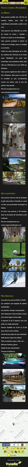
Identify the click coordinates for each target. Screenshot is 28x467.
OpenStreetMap (20, 441)
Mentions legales (11, 460)
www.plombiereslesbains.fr (10, 92)
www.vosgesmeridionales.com (11, 225)
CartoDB (26, 441)
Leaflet (15, 441)
